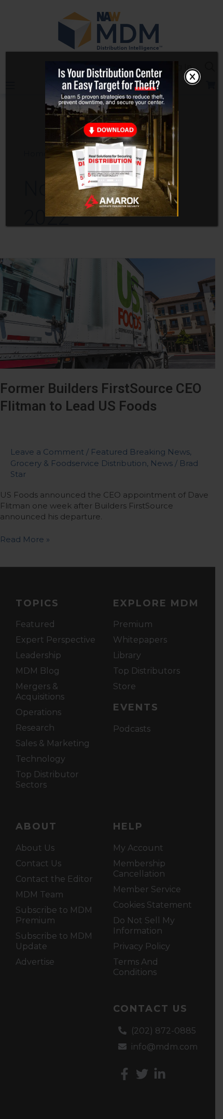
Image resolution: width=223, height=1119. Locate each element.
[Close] (192, 76)
